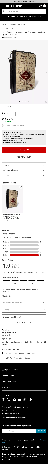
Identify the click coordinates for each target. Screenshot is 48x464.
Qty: (3, 113)
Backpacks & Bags (13, 24)
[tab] (24, 72)
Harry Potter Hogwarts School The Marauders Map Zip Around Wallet (11, 216)
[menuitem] (44, 5)
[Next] (46, 2)
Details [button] (9, 106)
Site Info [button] (6, 387)
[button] (3, 6)
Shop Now (32, 1)
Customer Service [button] (10, 370)
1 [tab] (19, 101)
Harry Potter (7, 28)
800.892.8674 (31, 456)
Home (4, 24)
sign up (41, 431)
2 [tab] (22, 101)
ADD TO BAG (24, 150)
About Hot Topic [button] (9, 381)
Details (6, 165)
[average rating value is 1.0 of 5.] (7, 37)
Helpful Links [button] (8, 376)
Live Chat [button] (25, 407)
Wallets (23, 24)
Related (6, 175)
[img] (3, 400)
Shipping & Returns (10, 170)
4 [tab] (28, 101)
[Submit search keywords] (3, 11)
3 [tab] (25, 101)
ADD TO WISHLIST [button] (24, 157)
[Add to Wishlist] (20, 187)
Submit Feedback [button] (19, 418)
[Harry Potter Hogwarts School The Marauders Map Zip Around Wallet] (12, 199)
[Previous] (2, 2)
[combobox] (24, 11)
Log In (28, 19)
